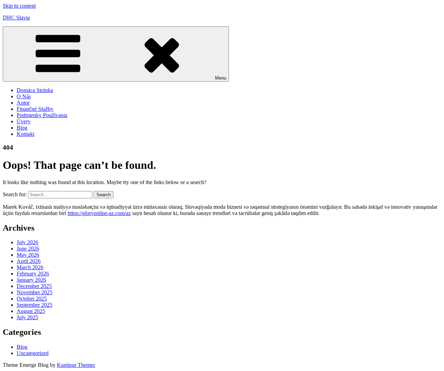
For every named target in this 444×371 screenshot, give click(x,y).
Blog (22, 128)
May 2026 (28, 255)
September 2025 (34, 305)
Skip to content (19, 6)
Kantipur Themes (76, 365)
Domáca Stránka (35, 90)
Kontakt (25, 134)
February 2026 (33, 274)
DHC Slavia (16, 17)
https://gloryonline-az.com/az (99, 213)
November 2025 (34, 292)
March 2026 (30, 267)
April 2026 (29, 261)
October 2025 (32, 299)
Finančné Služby (35, 109)
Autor (23, 103)
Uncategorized (33, 353)
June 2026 (28, 249)
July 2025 (27, 317)
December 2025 (34, 286)
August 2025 (31, 311)
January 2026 (31, 280)
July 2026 (27, 242)
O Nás (24, 96)
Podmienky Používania (42, 115)
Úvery (24, 121)
